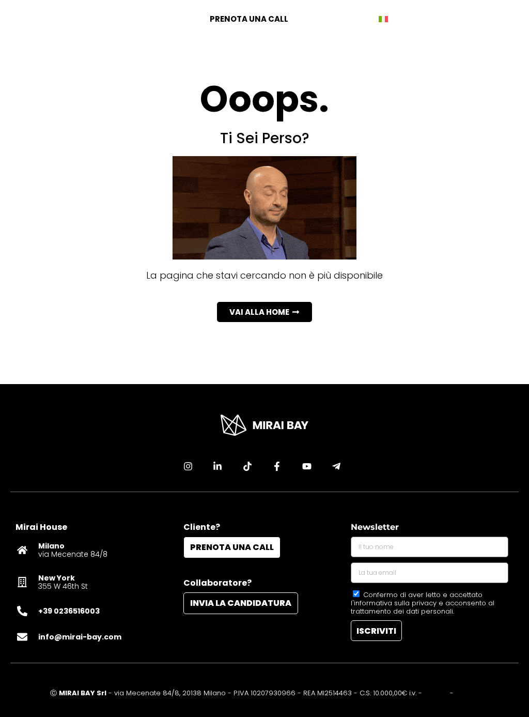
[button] (264, 312)
